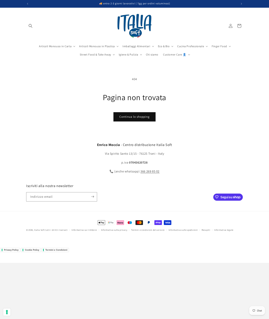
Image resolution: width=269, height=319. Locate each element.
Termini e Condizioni (56, 249)
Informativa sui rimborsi (84, 230)
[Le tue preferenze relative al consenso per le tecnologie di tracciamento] (7, 312)
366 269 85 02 (150, 171)
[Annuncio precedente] (27, 4)
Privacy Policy (11, 249)
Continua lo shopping (134, 117)
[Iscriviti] (92, 196)
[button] (30, 26)
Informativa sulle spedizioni (183, 230)
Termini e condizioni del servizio (148, 230)
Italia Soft (39, 230)
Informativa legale (223, 230)
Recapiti (206, 230)
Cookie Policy (32, 249)
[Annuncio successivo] (241, 4)
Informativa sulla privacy (114, 230)
